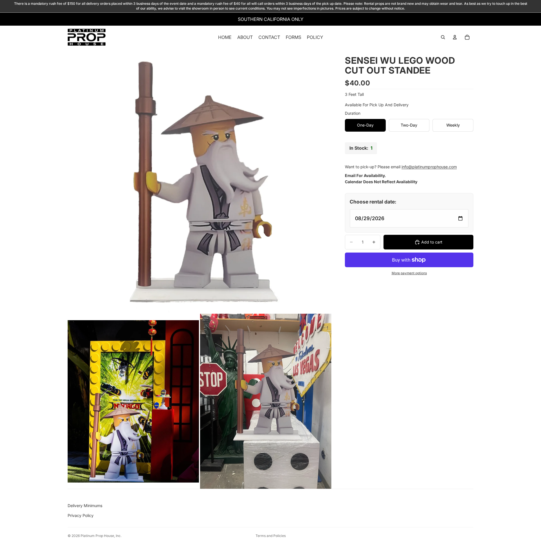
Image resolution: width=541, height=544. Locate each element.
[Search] (443, 37)
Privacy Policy (81, 515)
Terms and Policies (271, 536)
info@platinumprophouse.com (429, 166)
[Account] (455, 37)
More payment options (409, 273)
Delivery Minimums (85, 505)
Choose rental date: (373, 202)
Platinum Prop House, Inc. (101, 536)
